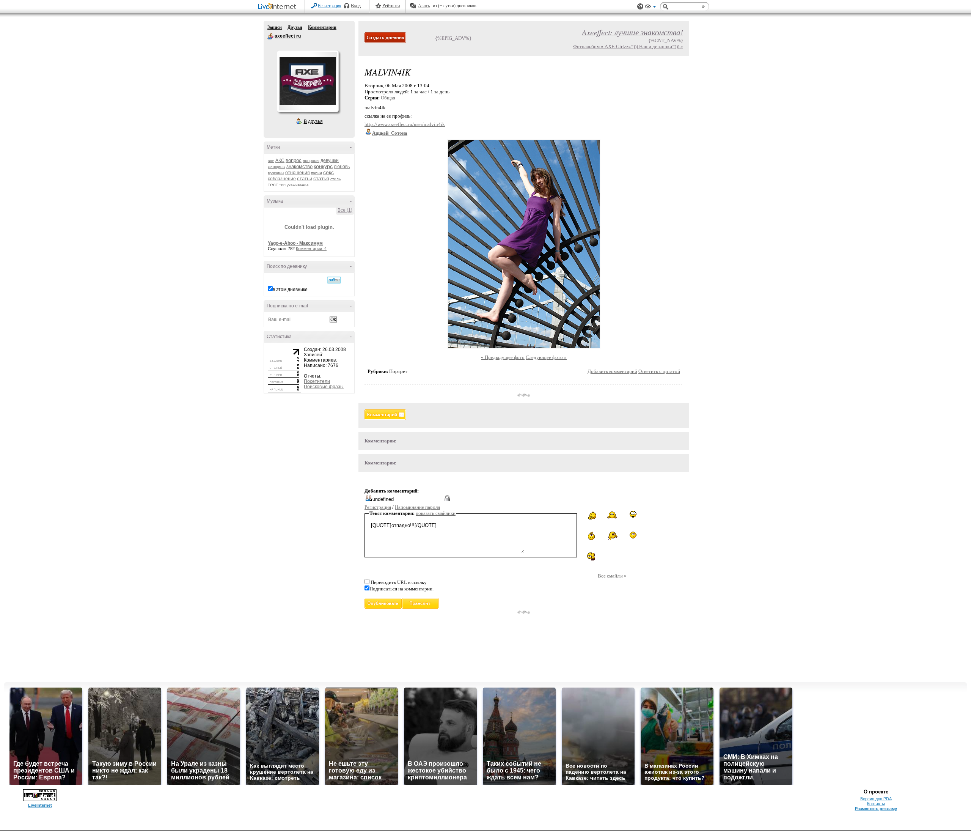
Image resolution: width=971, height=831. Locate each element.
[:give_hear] (591, 515)
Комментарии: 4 (311, 248)
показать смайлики (436, 513)
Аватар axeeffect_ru (307, 81)
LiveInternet (278, 7)
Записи (274, 27)
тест (273, 184)
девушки (330, 160)
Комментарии (322, 27)
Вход (356, 5)
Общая (388, 98)
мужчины (276, 173)
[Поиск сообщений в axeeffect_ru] (334, 280)
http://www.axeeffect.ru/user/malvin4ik (405, 124)
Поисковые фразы (324, 386)
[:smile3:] (591, 535)
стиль (335, 179)
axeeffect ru (270, 36)
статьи (304, 178)
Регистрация (329, 5)
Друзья (295, 27)
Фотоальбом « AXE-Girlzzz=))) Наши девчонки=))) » (628, 46)
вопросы (311, 160)
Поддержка (640, 6)
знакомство (299, 166)
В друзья (313, 121)
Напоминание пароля (417, 507)
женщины (276, 167)
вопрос (294, 160)
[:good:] (591, 556)
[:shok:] (633, 514)
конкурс (323, 166)
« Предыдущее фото (503, 357)
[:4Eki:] (612, 535)
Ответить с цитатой (659, 371)
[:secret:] (633, 536)
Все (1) (345, 210)
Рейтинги (391, 5)
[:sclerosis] (611, 514)
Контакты (876, 803)
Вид (650, 8)
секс (328, 172)
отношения (297, 172)
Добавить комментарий (612, 371)
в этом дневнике (290, 289)
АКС (279, 160)
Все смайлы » (612, 576)
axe (271, 161)
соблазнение (282, 178)
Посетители (317, 381)
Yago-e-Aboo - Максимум (295, 243)
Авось (424, 5)
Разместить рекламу (876, 808)
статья (321, 178)
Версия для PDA (876, 798)
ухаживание (298, 185)
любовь (342, 166)
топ (282, 185)
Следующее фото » (546, 357)
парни (316, 173)
